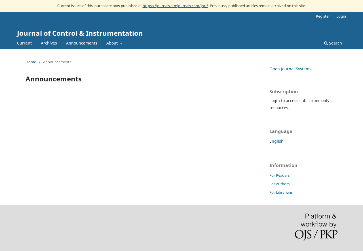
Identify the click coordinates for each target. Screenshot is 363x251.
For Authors (279, 183)
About (112, 43)
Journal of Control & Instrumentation (80, 33)
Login (341, 16)
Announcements (81, 43)
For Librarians (281, 192)
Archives (49, 43)
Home (31, 61)
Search (335, 43)
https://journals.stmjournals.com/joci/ (175, 5)
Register (323, 16)
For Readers (279, 175)
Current (24, 43)
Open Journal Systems (290, 68)
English (276, 141)
